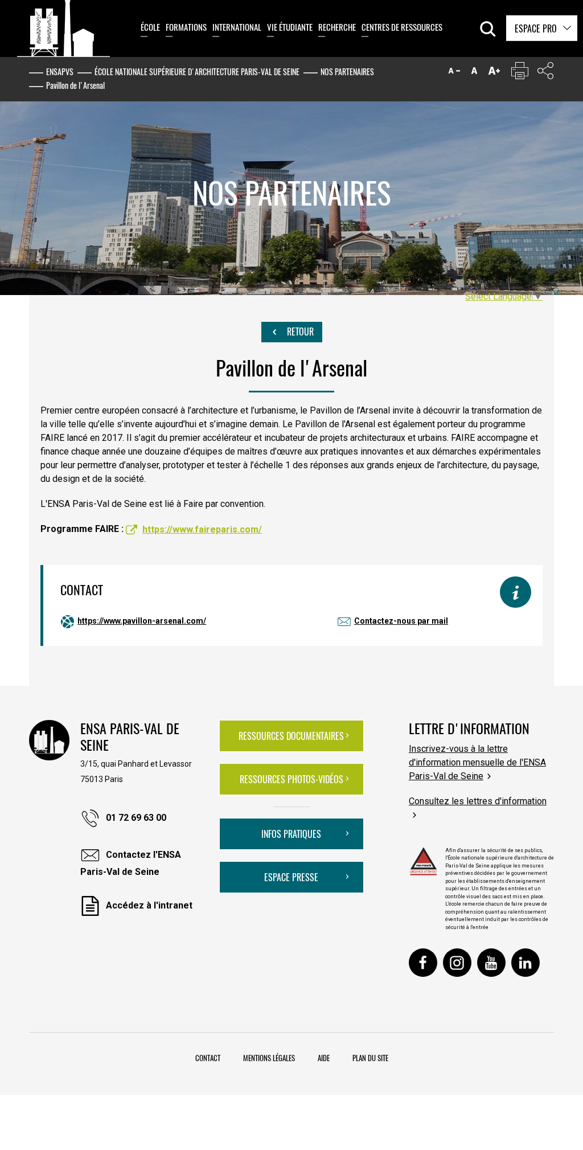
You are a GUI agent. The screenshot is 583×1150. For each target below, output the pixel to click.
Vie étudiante (290, 27)
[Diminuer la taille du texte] (454, 73)
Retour (299, 331)
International (236, 27)
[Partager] (545, 73)
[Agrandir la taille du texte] (494, 73)
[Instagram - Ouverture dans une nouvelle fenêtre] (457, 962)
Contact (207, 1057)
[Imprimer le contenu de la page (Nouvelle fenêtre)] (519, 73)
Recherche (337, 27)
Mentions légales (269, 1057)
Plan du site (370, 1057)
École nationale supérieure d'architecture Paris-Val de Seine (197, 71)
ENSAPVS (59, 71)
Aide (324, 1057)
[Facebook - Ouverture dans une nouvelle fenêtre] (423, 962)
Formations (186, 27)
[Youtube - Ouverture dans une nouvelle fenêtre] (491, 962)
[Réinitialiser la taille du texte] (474, 73)
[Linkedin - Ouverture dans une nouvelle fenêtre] (525, 962)
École (150, 27)
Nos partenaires (347, 71)
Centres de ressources (402, 27)
